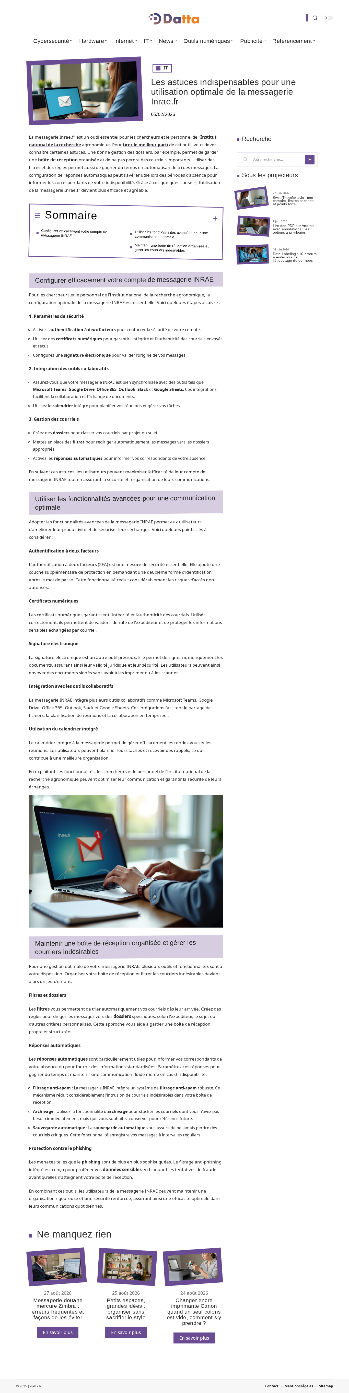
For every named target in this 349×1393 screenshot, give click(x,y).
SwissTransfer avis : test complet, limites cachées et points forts (293, 201)
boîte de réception (58, 160)
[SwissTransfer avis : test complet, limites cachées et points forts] (251, 198)
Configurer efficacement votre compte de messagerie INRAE (74, 233)
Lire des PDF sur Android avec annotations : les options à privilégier (294, 229)
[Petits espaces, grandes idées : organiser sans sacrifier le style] (127, 1267)
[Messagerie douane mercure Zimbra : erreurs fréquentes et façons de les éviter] (56, 1267)
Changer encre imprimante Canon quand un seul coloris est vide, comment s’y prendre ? (194, 1311)
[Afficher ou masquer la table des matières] (157, 218)
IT (166, 68)
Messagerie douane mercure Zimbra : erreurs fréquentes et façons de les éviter (58, 1308)
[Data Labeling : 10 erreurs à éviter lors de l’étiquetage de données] (252, 254)
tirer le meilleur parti (145, 145)
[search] (315, 18)
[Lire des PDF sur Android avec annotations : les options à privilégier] (253, 226)
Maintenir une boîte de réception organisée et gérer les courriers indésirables (172, 247)
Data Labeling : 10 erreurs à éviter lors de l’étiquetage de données (295, 257)
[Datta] (174, 18)
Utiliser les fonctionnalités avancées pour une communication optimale (171, 234)
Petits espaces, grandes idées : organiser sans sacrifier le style (126, 1308)
